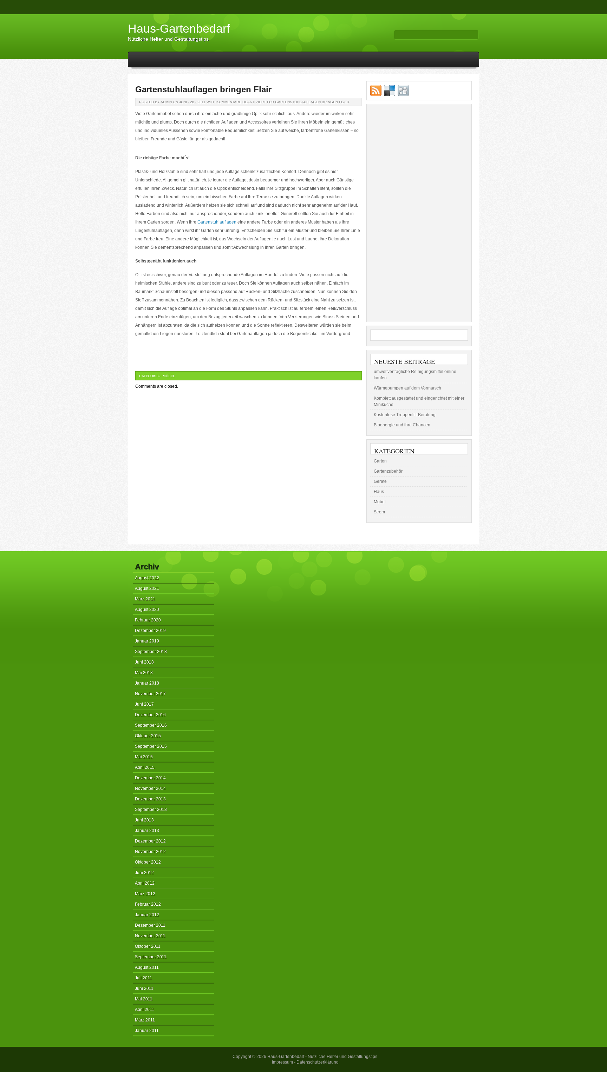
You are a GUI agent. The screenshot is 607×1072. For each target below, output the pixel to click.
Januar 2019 (147, 641)
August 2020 (147, 609)
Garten (380, 461)
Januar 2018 (147, 683)
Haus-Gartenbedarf (179, 28)
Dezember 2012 (150, 841)
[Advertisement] (419, 213)
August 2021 (147, 588)
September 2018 (151, 651)
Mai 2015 (144, 756)
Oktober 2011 (148, 946)
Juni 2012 (144, 872)
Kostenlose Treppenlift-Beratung (405, 414)
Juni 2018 (144, 662)
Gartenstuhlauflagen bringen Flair (203, 89)
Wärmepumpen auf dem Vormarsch (407, 388)
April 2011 (144, 1009)
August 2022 (147, 577)
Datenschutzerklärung (317, 1062)
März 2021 (145, 599)
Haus (379, 491)
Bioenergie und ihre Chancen (402, 424)
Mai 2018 (144, 672)
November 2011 (150, 935)
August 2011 (147, 967)
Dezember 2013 (150, 799)
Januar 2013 (147, 830)
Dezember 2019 (150, 630)
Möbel (169, 375)
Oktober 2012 (148, 862)
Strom (379, 512)
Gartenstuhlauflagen (216, 222)
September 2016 (151, 725)
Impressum (282, 1062)
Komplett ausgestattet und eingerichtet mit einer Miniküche (419, 401)
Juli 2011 (143, 978)
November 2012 (150, 851)
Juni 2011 (144, 988)
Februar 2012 (148, 904)
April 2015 (145, 767)
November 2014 (150, 788)
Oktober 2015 (148, 735)
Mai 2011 (143, 999)
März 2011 (145, 1020)
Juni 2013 (144, 820)
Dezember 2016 (150, 714)
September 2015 (151, 746)
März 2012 (145, 893)
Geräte (380, 481)
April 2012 (145, 883)
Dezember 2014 (150, 777)
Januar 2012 (147, 914)
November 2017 (150, 693)
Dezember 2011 (150, 925)
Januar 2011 (147, 1030)
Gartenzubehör (388, 471)
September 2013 (151, 809)
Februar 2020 (148, 620)
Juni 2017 (144, 704)
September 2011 (151, 956)
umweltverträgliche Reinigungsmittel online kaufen (415, 374)
